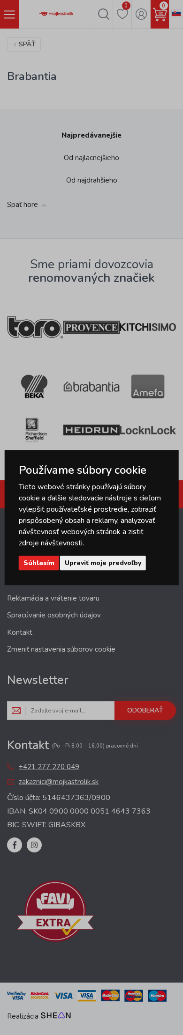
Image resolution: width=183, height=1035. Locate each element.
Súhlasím (38, 562)
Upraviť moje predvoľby (103, 562)
